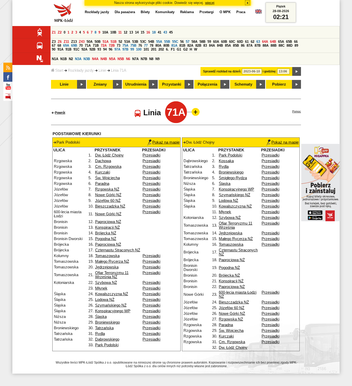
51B (113, 42)
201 (153, 49)
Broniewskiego (107, 322)
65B (289, 42)
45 (171, 32)
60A (216, 42)
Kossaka (226, 161)
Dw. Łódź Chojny (109, 155)
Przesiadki (151, 155)
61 (247, 42)
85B (236, 45)
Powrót (60, 112)
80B (166, 45)
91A (60, 49)
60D (240, 42)
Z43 (82, 42)
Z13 (74, 42)
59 (209, 42)
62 (252, 42)
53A (127, 42)
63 (258, 42)
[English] (258, 12)
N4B (103, 59)
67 (53, 45)
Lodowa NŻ (104, 300)
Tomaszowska (107, 256)
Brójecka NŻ (105, 233)
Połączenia (207, 84)
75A (125, 45)
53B (135, 42)
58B (202, 42)
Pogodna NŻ (105, 239)
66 (296, 42)
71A (88, 45)
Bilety (145, 12)
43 (165, 32)
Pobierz (279, 84)
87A (250, 45)
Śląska (101, 317)
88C (281, 45)
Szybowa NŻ (106, 283)
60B (224, 42)
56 (182, 42)
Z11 (66, 42)
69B (74, 45)
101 (146, 49)
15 (142, 32)
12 (125, 32)
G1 (179, 49)
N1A (55, 59)
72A (104, 45)
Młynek (101, 288)
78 (151, 45)
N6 (128, 59)
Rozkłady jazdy (81, 70)
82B (198, 45)
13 (131, 32)
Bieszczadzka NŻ (110, 206)
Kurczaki (102, 172)
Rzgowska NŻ (107, 189)
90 (53, 49)
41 (159, 32)
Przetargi (206, 12)
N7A (135, 59)
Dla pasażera (125, 12)
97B (125, 49)
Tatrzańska (104, 328)
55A (159, 42)
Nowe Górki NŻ (108, 195)
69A (66, 45)
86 (243, 45)
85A (228, 45)
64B (273, 42)
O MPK (225, 12)
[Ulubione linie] (194, 112)
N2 (71, 59)
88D (289, 45)
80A (158, 45)
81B (182, 45)
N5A (112, 59)
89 (296, 45)
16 (148, 32)
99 (132, 49)
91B (68, 49)
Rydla (100, 334)
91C (76, 49)
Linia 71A (118, 70)
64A (265, 42)
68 (59, 45)
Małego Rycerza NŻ (112, 261)
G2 (185, 49)
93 (99, 49)
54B (151, 42)
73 (118, 45)
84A (212, 45)
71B (96, 45)
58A (194, 42)
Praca (240, 12)
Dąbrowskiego (107, 339)
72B (112, 45)
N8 (151, 59)
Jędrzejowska (107, 267)
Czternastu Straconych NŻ (117, 250)
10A (105, 32)
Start (59, 70)
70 (81, 45)
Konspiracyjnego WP (112, 311)
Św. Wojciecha (107, 178)
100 (138, 49)
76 (140, 45)
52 (120, 42)
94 (105, 49)
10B (113, 32)
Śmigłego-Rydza (233, 178)
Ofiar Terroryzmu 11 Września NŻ (112, 275)
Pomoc (296, 111)
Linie (102, 70)
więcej (209, 3)
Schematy (243, 84)
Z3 (54, 42)
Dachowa (103, 161)
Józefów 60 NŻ (108, 201)
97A (117, 49)
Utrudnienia (135, 84)
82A (190, 45)
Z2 (60, 32)
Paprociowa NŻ (108, 222)
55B (167, 42)
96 (110, 49)
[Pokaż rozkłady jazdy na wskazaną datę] (296, 71)
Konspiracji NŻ (107, 227)
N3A (78, 59)
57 (187, 42)
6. (167, 49)
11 (120, 32)
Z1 (54, 32)
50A (90, 42)
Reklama (187, 12)
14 (137, 32)
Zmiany (100, 84)
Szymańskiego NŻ (111, 305)
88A (266, 45)
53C (143, 42)
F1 (173, 49)
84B (220, 45)
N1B (63, 59)
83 (205, 45)
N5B (121, 59)
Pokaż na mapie (166, 142)
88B (273, 45)
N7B (144, 59)
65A (281, 42)
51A (105, 42)
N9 (157, 59)
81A (174, 45)
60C (232, 42)
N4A (95, 59)
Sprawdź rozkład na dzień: (222, 71)
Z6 (60, 42)
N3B (86, 59)
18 (154, 32)
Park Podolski (107, 345)
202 (161, 49)
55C (175, 42)
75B (133, 45)
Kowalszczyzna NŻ (111, 294)
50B (97, 42)
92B (92, 49)
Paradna (102, 184)
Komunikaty (164, 12)
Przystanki (171, 84)
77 (146, 45)
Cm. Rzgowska (108, 167)
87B (258, 45)
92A (84, 49)
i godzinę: (269, 71)
